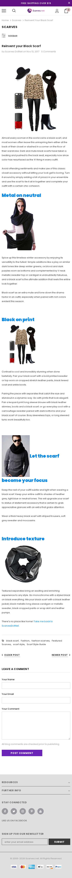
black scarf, (13, 640)
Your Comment (10, 708)
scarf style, (20, 644)
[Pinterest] (31, 811)
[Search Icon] (14, 11)
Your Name (8, 679)
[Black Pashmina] (23, 343)
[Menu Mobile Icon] (4, 11)
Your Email (8, 694)
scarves (16, 20)
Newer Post (60, 655)
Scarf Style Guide (36, 644)
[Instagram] (23, 811)
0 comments (48, 51)
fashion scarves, (42, 640)
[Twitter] (14, 811)
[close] (69, 3)
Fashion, (26, 640)
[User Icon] (57, 11)
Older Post (12, 655)
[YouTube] (40, 811)
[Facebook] (5, 811)
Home (5, 20)
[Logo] (36, 10)
